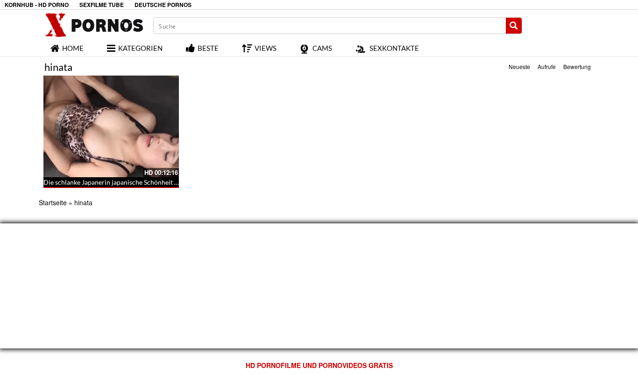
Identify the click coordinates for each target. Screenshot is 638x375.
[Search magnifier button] (514, 26)
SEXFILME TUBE (101, 5)
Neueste (519, 66)
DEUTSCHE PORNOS (163, 5)
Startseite (53, 202)
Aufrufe (547, 66)
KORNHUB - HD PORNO (37, 5)
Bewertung (577, 66)
